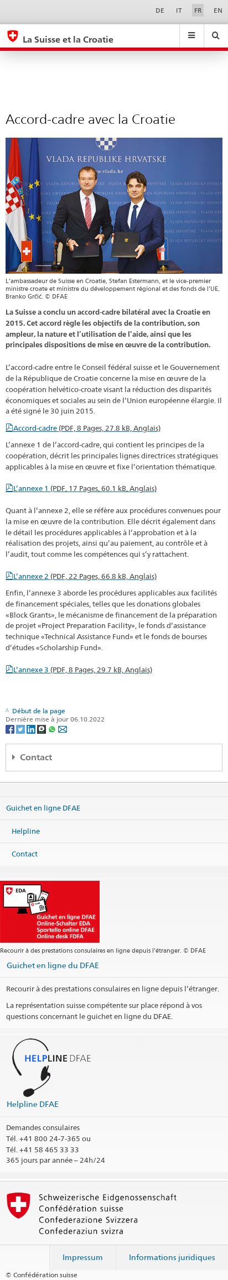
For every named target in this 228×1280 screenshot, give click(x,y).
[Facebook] (11, 728)
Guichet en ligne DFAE (43, 807)
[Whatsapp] (53, 728)
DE (160, 10)
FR (198, 10)
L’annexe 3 (82, 669)
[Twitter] (21, 728)
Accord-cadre (86, 428)
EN (218, 10)
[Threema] (42, 728)
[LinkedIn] (32, 728)
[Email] (62, 728)
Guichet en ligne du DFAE (53, 965)
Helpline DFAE (33, 1104)
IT (179, 10)
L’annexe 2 (85, 576)
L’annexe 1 (85, 488)
